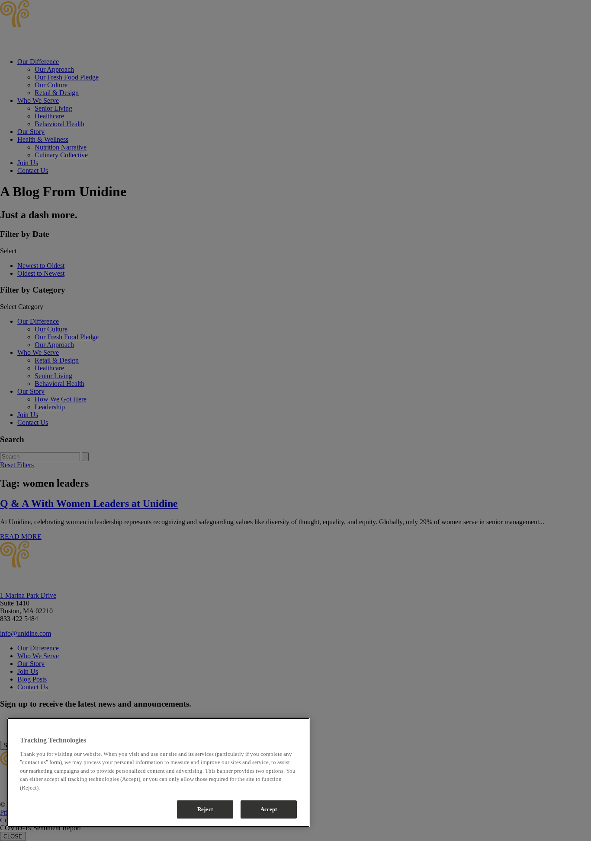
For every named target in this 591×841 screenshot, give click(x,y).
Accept (268, 809)
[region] (158, 772)
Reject (205, 809)
